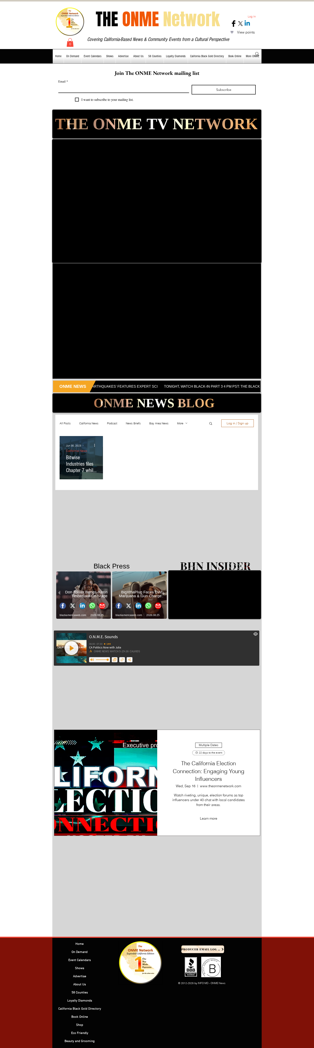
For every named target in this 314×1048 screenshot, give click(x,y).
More (180, 423)
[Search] (257, 53)
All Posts (65, 423)
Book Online (79, 1017)
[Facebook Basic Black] (233, 23)
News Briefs (133, 423)
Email (63, 81)
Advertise (79, 976)
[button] (70, 42)
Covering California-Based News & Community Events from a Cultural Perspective (158, 39)
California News (88, 423)
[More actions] (95, 445)
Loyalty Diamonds (79, 1001)
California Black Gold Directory (79, 1009)
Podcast (112, 423)
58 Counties (80, 992)
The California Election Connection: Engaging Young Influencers (208, 771)
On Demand (80, 952)
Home (79, 944)
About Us (79, 984)
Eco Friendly (79, 1033)
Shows (79, 968)
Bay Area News (159, 423)
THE (158, 19)
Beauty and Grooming (80, 1041)
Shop (79, 1025)
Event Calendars (79, 960)
